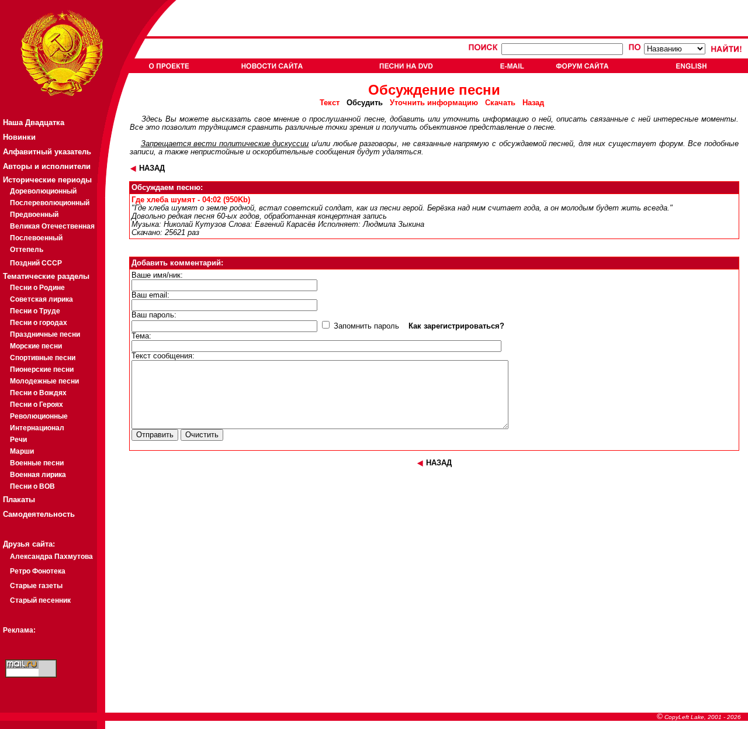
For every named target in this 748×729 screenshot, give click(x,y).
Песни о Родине (37, 288)
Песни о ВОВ (32, 486)
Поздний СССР (36, 263)
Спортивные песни (42, 358)
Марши (22, 451)
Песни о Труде (35, 311)
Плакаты (19, 499)
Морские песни (36, 346)
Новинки (19, 137)
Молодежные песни (44, 381)
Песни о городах (38, 323)
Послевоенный (36, 238)
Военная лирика (38, 475)
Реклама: (19, 630)
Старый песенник (40, 600)
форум (671, 144)
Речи (18, 440)
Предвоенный (34, 214)
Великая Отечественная (52, 226)
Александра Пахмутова (51, 556)
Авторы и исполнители (47, 166)
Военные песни (37, 463)
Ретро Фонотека (37, 571)
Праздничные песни (45, 334)
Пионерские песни (42, 369)
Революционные (39, 416)
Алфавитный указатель (47, 151)
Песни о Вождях (38, 393)
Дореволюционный (43, 191)
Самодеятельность (39, 514)
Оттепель (26, 250)
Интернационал (37, 428)
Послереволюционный (49, 203)
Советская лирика (41, 299)
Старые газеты (36, 586)
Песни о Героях (36, 404)
